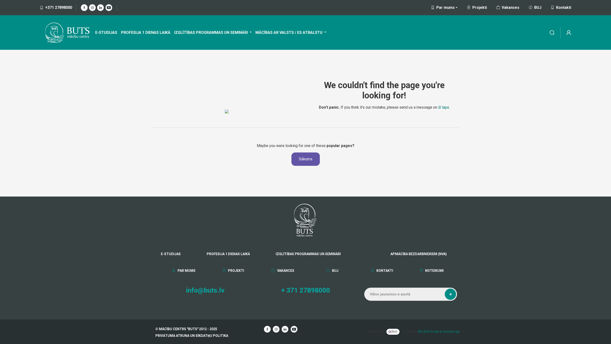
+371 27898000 (58, 7)
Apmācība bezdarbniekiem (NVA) (411, 254)
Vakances (510, 7)
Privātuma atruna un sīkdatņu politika (191, 336)
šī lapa (443, 107)
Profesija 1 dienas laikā (228, 254)
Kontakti (563, 7)
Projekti (479, 7)
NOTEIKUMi (434, 271)
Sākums (305, 159)
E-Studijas (171, 254)
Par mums (186, 271)
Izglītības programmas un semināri (308, 254)
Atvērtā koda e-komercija (438, 331)
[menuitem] (106, 32)
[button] (450, 294)
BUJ (537, 7)
